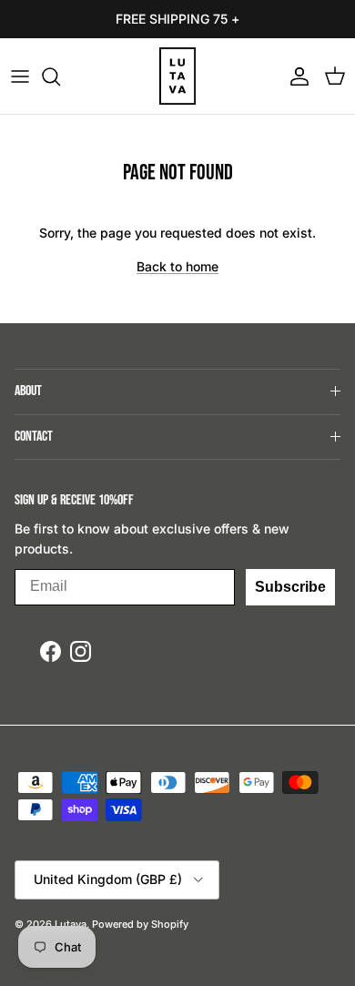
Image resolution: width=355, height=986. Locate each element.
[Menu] (20, 76)
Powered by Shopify (140, 924)
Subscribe (290, 587)
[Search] (60, 76)
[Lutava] (177, 76)
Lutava (70, 924)
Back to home (177, 266)
